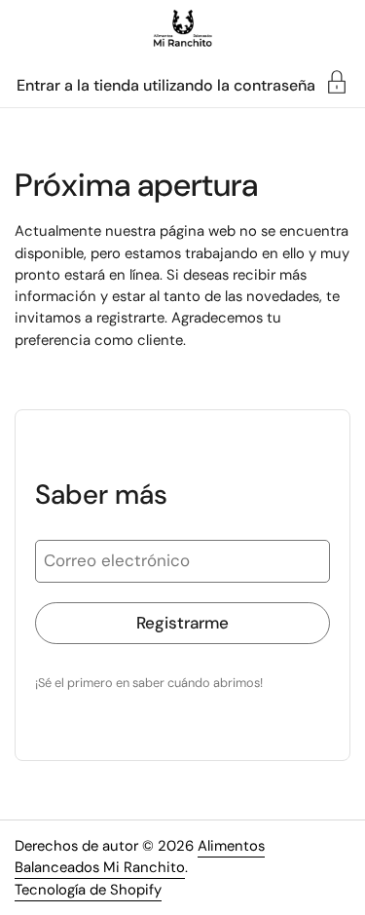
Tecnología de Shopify (88, 889)
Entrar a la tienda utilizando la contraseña (166, 84)
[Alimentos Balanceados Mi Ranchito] (182, 29)
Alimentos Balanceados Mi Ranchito (140, 856)
